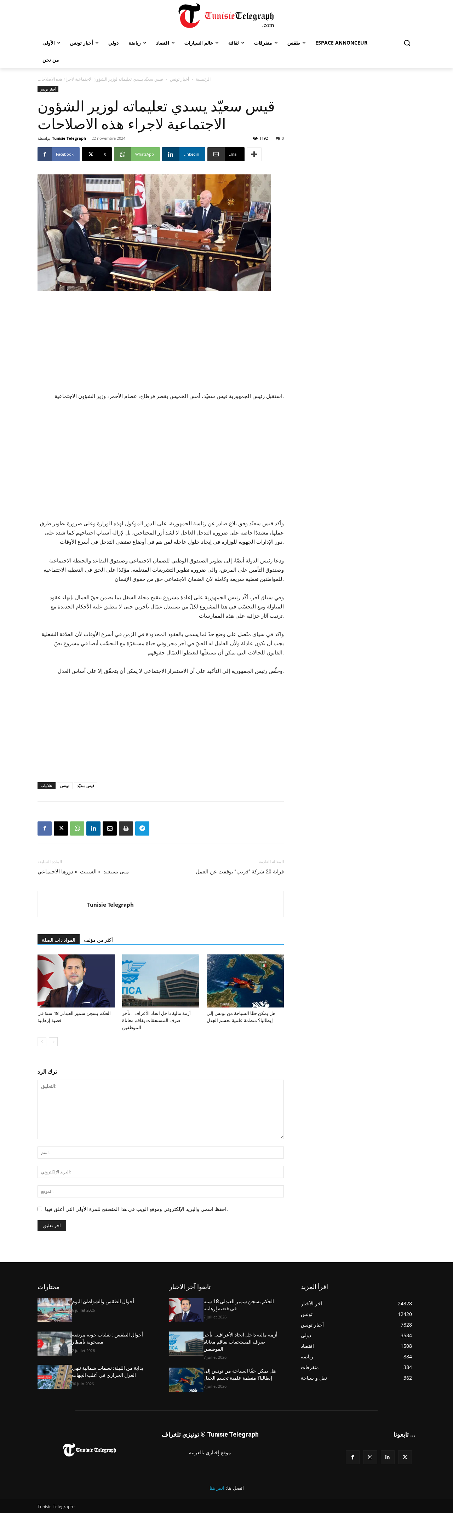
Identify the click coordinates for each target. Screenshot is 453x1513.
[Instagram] (370, 1457)
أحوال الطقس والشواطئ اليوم (103, 1301)
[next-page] (53, 1041)
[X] (61, 828)
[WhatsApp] (77, 828)
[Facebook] (45, 828)
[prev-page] (42, 1041)
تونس (64, 785)
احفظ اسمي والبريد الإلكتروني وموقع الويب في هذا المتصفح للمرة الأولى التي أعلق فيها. (136, 1209)
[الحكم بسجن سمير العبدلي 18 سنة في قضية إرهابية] (76, 980)
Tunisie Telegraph (69, 138)
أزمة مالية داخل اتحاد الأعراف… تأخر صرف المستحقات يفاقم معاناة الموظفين (156, 1020)
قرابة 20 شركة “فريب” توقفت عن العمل (240, 871)
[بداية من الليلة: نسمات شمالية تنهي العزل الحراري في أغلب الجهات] (55, 1377)
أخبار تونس (179, 79)
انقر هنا (217, 1487)
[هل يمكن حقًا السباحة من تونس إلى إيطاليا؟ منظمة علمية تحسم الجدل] (245, 980)
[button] (406, 42)
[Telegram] (142, 828)
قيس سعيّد (85, 785)
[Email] (110, 828)
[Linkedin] (93, 828)
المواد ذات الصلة (58, 940)
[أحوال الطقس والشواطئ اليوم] (55, 1310)
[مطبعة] (126, 828)
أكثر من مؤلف (98, 940)
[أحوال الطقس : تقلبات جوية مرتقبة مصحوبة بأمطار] (55, 1344)
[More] (254, 154)
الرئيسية (203, 79)
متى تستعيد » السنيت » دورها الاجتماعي (83, 871)
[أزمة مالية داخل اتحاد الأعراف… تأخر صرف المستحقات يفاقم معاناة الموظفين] (160, 980)
